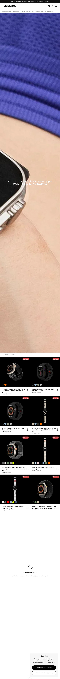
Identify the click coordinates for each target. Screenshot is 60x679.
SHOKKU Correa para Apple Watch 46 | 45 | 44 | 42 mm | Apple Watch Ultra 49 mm (15, 454)
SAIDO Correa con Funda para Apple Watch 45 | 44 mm (15, 493)
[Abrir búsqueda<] (49, 6)
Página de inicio (6, 11)
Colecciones (16, 11)
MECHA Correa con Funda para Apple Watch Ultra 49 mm (15, 415)
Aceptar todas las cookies (44, 667)
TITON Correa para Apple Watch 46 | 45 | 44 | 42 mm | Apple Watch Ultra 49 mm (15, 376)
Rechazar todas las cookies (44, 673)
